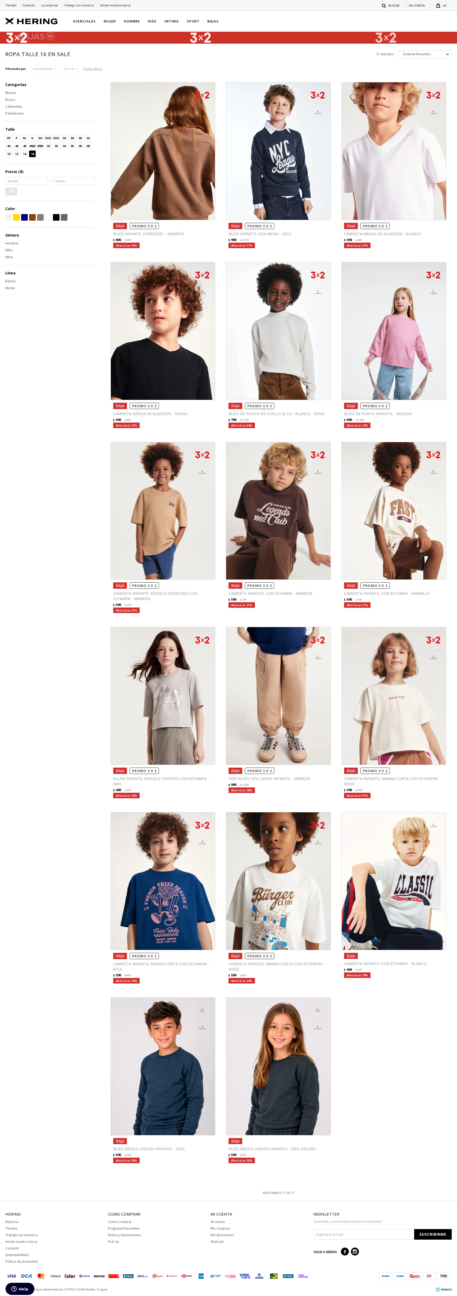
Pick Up (113, 1241)
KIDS (152, 21)
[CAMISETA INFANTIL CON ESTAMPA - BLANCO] (393, 881)
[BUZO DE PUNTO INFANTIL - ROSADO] (393, 331)
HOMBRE (132, 21)
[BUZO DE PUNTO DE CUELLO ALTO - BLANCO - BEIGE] (278, 331)
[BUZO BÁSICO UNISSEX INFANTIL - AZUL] (163, 1066)
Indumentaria (42, 69)
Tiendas (10, 5)
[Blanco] (48, 217)
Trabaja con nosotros (79, 5)
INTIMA (171, 21)
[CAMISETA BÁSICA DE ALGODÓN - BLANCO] (393, 151)
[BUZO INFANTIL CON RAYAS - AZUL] (278, 151)
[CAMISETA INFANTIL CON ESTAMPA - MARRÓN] (278, 511)
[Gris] (40, 217)
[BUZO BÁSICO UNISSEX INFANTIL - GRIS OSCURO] (278, 1066)
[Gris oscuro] (64, 217)
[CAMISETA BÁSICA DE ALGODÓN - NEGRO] (163, 331)
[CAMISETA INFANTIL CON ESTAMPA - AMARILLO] (393, 511)
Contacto (28, 5)
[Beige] (8, 217)
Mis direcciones (222, 1235)
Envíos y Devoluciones (124, 1235)
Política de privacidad (21, 1261)
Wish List (217, 1241)
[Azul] (24, 217)
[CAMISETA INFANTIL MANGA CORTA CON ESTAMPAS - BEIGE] (393, 696)
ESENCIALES (84, 21)
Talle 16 (68, 69)
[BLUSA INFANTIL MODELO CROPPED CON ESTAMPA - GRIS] (163, 696)
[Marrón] (32, 217)
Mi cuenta (218, 1222)
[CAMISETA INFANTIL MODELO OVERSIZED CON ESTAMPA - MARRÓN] (163, 511)
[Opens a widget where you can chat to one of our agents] (19, 1289)
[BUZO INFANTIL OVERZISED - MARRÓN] (163, 151)
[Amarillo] (16, 217)
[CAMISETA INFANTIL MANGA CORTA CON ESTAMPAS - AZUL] (163, 881)
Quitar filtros (92, 68)
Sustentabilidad (17, 1255)
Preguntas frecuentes (124, 1228)
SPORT (193, 21)
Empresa (12, 1222)
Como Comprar (120, 1222)
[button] (391, 5)
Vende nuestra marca (115, 5)
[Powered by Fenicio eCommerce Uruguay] (444, 1289)
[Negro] (56, 217)
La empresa (49, 5)
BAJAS (213, 21)
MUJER (110, 21)
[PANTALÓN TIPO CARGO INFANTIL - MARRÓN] (278, 696)
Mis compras (220, 1228)
